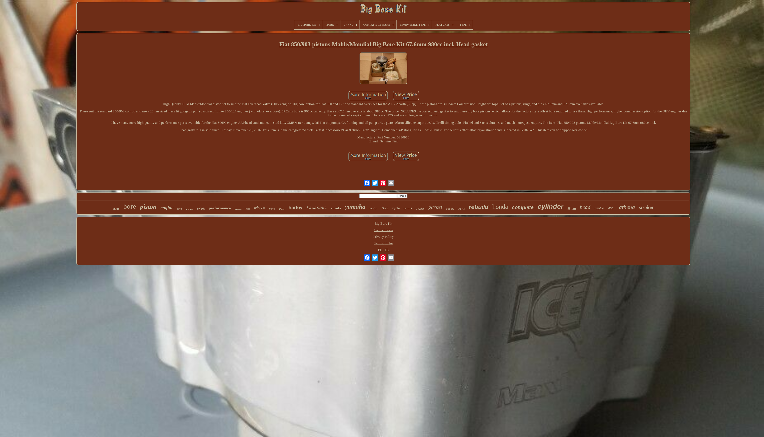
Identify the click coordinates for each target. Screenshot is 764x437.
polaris (201, 208)
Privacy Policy (383, 237)
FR (387, 250)
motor (373, 208)
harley (295, 207)
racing (450, 208)
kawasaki (316, 207)
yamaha (355, 206)
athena (627, 207)
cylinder (550, 206)
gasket (435, 206)
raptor (599, 208)
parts (461, 208)
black (385, 208)
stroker (646, 207)
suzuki (336, 208)
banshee (238, 209)
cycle (396, 208)
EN (380, 250)
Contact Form (383, 230)
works (272, 208)
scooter (189, 209)
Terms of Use (383, 243)
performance (220, 208)
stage (116, 208)
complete (523, 207)
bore (129, 206)
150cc (282, 209)
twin (179, 208)
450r (611, 208)
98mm (571, 208)
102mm (420, 208)
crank (408, 208)
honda (500, 206)
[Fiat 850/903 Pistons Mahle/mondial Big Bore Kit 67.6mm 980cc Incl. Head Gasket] (383, 69)
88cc (248, 208)
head (585, 207)
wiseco (259, 207)
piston (148, 206)
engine (167, 207)
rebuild (478, 207)
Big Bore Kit (383, 223)
